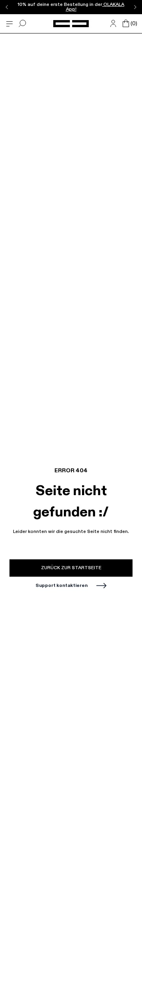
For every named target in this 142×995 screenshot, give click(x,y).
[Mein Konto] (113, 23)
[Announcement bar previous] (7, 7)
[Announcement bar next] (135, 7)
